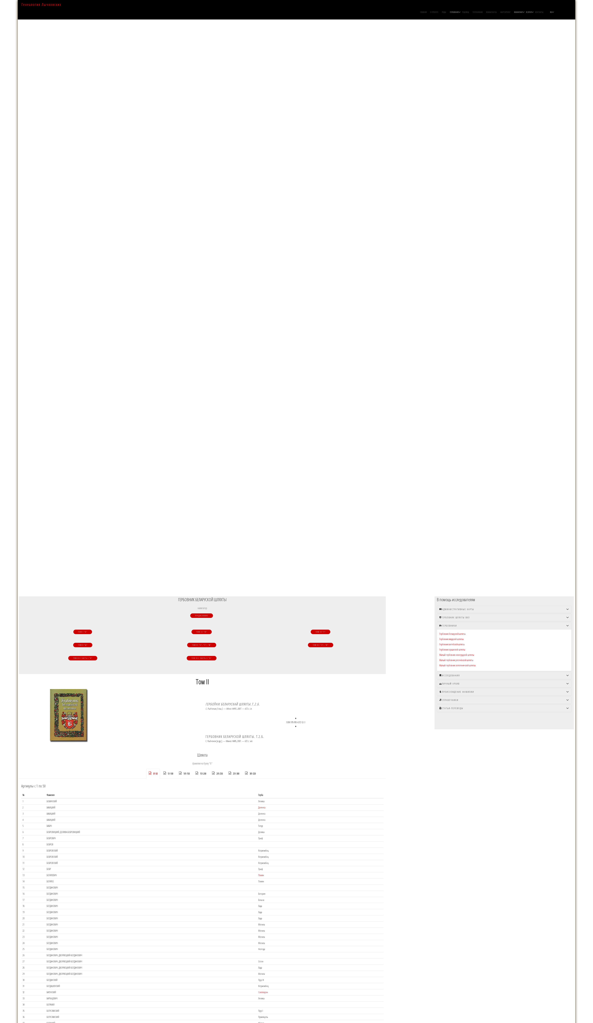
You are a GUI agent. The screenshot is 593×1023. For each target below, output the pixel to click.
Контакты (539, 12)
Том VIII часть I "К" (83, 658)
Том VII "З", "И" (320, 645)
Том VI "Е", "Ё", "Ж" (201, 645)
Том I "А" (82, 632)
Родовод (465, 12)
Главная (423, 12)
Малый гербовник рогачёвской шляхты (456, 660)
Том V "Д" (83, 645)
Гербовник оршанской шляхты (452, 649)
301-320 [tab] (253, 773)
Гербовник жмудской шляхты (451, 639)
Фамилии (518, 12)
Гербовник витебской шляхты (452, 644)
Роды (444, 12)
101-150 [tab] (186, 773)
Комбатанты (491, 12)
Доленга (261, 807)
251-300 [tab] (236, 773)
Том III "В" (201, 632)
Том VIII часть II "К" (201, 658)
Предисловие (201, 615)
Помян (261, 875)
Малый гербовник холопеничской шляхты (457, 665)
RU (551, 12)
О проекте (434, 12)
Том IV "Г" (320, 632)
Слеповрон (263, 992)
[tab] (504, 609)
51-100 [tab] (170, 773)
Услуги (529, 12)
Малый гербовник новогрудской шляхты (456, 655)
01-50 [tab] (155, 773)
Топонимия (478, 12)
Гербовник (454, 12)
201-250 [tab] (220, 773)
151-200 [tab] (203, 773)
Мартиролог (505, 12)
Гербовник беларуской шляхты (452, 634)
